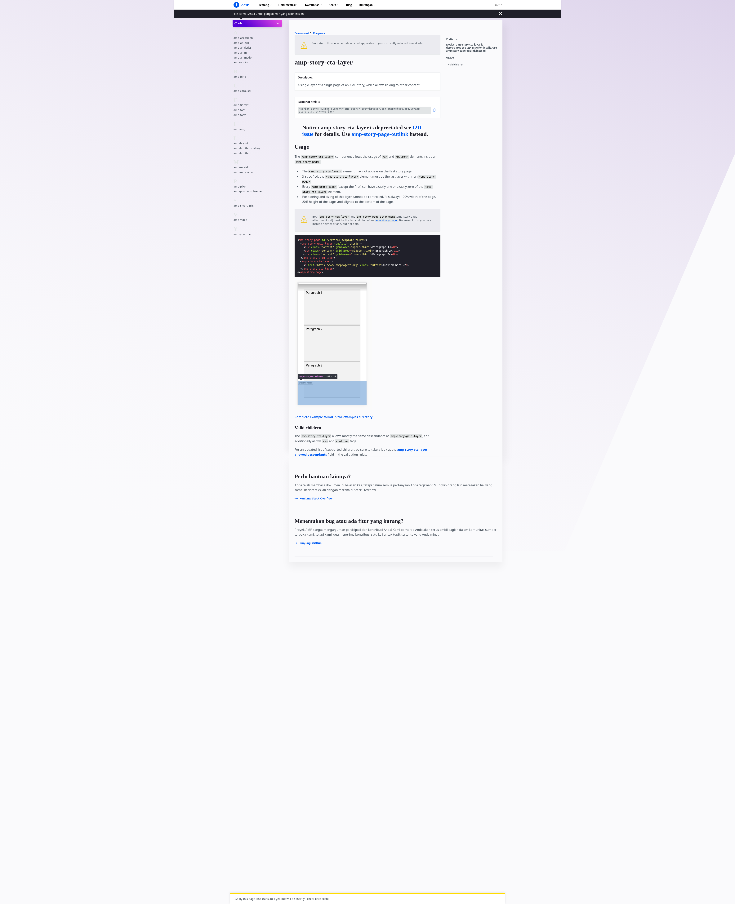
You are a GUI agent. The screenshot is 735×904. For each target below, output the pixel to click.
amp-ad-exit (241, 43)
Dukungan (366, 5)
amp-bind (240, 76)
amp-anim (240, 52)
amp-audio (240, 62)
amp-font (239, 110)
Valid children (455, 64)
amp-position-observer (248, 191)
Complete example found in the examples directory (333, 417)
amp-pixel (240, 186)
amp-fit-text (241, 105)
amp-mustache (243, 172)
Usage (450, 57)
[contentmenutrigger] (472, 40)
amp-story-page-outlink (379, 134)
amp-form (240, 115)
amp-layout (241, 143)
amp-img (239, 129)
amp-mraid (241, 167)
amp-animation (243, 57)
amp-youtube (242, 234)
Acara (332, 5)
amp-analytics (243, 48)
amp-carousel (242, 91)
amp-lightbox (242, 153)
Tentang (263, 5)
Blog (349, 5)
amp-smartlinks (244, 205)
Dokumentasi (287, 5)
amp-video (240, 220)
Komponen (319, 33)
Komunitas (312, 5)
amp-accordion (243, 38)
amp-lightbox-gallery (247, 148)
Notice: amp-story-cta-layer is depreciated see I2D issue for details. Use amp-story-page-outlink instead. (471, 47)
